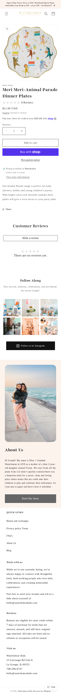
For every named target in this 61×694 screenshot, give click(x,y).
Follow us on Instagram (33, 346)
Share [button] (8, 209)
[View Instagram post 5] (30, 326)
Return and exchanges (17, 521)
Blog (9, 550)
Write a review (30, 238)
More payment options (30, 160)
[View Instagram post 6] (49, 326)
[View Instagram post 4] (11, 326)
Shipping (5, 113)
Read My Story (30, 498)
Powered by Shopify (42, 691)
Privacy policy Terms (17, 528)
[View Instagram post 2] (30, 307)
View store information (17, 177)
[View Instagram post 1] (11, 307)
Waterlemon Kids (25, 691)
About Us (11, 543)
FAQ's (10, 536)
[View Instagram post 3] (49, 307)
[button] (6, 13)
